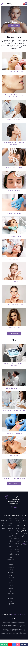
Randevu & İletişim (14, 502)
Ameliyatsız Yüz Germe (14, 282)
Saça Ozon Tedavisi (17, 553)
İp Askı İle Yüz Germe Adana (14, 305)
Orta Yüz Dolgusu (11, 545)
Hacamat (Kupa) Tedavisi (14, 213)
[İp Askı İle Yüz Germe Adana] (14, 294)
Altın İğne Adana (14, 259)
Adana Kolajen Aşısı (14, 191)
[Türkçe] (24, 4)
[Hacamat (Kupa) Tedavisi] (14, 202)
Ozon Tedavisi (17, 542)
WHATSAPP (4, 644)
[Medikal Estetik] (11, 507)
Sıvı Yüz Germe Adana (11, 549)
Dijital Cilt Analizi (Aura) (17, 528)
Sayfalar (4, 516)
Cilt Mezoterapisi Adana (10, 535)
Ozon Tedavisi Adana (14, 236)
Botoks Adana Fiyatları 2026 (14, 72)
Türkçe (4, 527)
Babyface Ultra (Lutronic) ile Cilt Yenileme (17, 522)
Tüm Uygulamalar (14, 333)
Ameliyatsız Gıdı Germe (11, 592)
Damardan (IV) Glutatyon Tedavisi (17, 534)
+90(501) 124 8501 (24, 545)
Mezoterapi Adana (14, 328)
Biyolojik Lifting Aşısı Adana (14, 168)
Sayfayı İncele (14, 25)
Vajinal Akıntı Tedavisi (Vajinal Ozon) (17, 548)
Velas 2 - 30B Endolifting (17, 539)
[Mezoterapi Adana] (14, 317)
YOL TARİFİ (23, 644)
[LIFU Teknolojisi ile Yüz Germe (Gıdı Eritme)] (14, 132)
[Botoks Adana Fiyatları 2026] (14, 61)
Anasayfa (4, 519)
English (4, 528)
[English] (26, 4)
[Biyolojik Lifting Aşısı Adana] (14, 157)
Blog (4, 524)
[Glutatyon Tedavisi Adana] (14, 109)
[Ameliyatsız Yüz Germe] (14, 271)
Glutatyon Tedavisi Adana (14, 120)
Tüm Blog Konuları (14, 483)
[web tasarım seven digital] (14, 618)
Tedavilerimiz (4, 522)
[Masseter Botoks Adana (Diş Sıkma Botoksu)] (14, 84)
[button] (13, 30)
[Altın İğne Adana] (14, 248)
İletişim (4, 525)
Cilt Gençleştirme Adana (10, 559)
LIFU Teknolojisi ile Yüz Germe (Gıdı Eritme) (14, 144)
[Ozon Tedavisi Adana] (14, 225)
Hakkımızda (4, 520)
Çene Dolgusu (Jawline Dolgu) (11, 541)
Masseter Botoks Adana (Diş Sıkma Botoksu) (14, 96)
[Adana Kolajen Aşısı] (14, 179)
